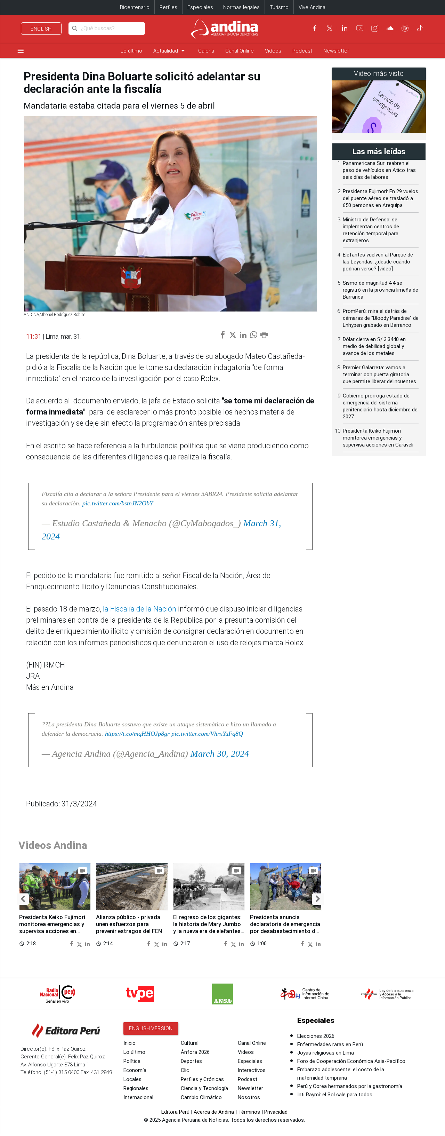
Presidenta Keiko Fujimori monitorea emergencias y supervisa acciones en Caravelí (52, 927)
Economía (134, 1070)
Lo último (131, 51)
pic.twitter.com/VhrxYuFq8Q (207, 733)
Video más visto (379, 74)
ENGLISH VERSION (151, 1028)
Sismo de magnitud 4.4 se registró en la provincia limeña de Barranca (380, 290)
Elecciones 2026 (315, 1036)
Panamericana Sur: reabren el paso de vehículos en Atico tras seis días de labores (379, 170)
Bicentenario (134, 7)
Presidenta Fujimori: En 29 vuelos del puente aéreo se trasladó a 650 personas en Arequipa (380, 198)
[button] (23, 899)
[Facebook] (315, 28)
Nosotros (249, 1097)
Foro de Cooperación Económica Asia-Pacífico (351, 1061)
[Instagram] (375, 28)
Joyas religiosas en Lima (325, 1053)
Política (131, 1061)
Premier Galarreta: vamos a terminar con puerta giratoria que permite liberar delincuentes (379, 374)
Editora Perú (175, 1112)
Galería (206, 51)
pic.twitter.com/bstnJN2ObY (117, 503)
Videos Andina (52, 845)
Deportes (191, 1061)
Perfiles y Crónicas (202, 1079)
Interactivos (252, 1070)
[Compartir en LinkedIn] (87, 943)
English (41, 29)
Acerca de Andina (214, 1112)
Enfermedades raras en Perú (330, 1044)
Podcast (302, 51)
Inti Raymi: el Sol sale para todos (334, 1094)
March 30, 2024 (220, 754)
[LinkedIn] (344, 28)
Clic (185, 1070)
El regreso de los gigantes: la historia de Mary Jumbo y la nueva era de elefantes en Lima (207, 927)
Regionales (135, 1088)
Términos (249, 1112)
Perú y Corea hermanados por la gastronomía (349, 1086)
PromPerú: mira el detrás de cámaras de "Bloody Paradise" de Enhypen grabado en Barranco (381, 318)
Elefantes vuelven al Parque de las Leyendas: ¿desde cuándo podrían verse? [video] (378, 262)
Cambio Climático (201, 1097)
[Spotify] (405, 28)
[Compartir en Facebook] (72, 943)
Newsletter (336, 51)
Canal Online (239, 51)
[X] (330, 28)
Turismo (279, 7)
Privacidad (276, 1112)
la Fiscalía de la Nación (140, 609)
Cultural (190, 1043)
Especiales (200, 7)
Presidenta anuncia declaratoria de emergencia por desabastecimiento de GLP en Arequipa (285, 927)
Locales (132, 1079)
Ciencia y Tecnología (204, 1088)
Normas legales (241, 7)
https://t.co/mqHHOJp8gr (137, 733)
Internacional (138, 1097)
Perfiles (168, 7)
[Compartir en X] (80, 943)
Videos (273, 51)
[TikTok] (420, 28)
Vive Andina (312, 7)
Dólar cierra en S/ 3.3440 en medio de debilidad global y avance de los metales (374, 346)
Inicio (129, 1043)
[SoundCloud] (390, 28)
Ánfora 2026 (195, 1052)
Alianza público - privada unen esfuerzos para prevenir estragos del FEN (129, 924)
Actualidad (170, 51)
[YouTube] (360, 28)
